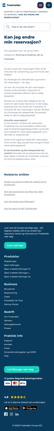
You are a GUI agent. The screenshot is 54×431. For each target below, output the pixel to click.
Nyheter (8, 320)
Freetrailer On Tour (13, 300)
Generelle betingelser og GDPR (20, 352)
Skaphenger (10, 261)
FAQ (6, 356)
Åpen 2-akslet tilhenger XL (17, 276)
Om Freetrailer (11, 316)
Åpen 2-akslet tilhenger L (16, 273)
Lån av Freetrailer (26, 12)
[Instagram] (11, 414)
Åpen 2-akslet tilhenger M (17, 269)
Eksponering (10, 293)
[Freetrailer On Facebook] (6, 414)
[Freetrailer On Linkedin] (17, 414)
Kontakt (8, 344)
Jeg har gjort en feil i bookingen (20, 208)
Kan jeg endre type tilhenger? (19, 201)
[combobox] (27, 27)
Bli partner (9, 289)
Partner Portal (11, 304)
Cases (7, 296)
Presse (7, 328)
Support (8, 12)
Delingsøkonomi (12, 324)
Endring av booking (26, 55)
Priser (7, 348)
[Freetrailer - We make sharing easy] (11, 5)
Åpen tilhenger (12, 265)
